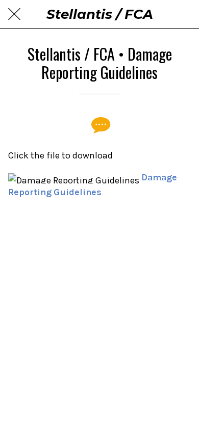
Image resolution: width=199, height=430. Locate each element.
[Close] (14, 14)
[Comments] (99, 125)
